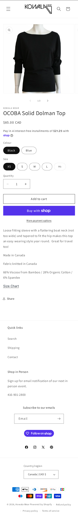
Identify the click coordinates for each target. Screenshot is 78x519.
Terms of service (50, 510)
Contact (13, 357)
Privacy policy (30, 510)
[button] (8, 8)
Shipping (14, 348)
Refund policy (63, 504)
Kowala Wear (22, 504)
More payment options (39, 220)
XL (62, 167)
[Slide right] (48, 100)
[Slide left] (30, 100)
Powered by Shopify (41, 504)
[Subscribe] (58, 419)
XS (9, 166)
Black (12, 150)
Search (12, 338)
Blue (29, 150)
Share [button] (11, 298)
